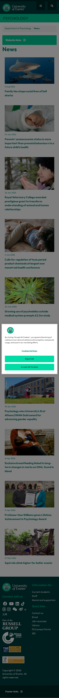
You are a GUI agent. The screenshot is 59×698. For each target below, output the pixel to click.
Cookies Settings (29, 351)
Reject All (29, 359)
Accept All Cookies (29, 367)
